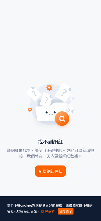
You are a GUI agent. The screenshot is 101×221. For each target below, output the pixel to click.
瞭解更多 (48, 211)
